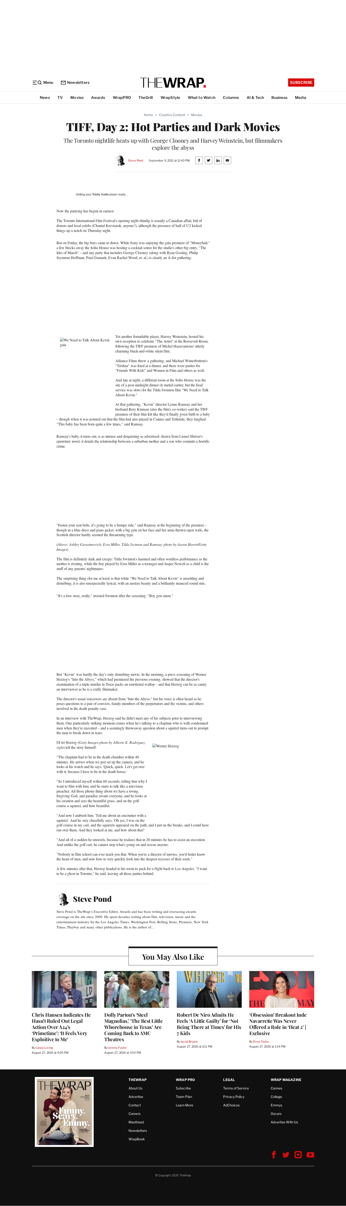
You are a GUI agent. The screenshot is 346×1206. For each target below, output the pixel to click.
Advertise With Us (284, 1122)
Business (279, 97)
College (276, 1097)
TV (60, 97)
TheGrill (145, 97)
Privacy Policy (233, 1097)
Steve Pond (135, 160)
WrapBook (137, 1139)
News (45, 97)
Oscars (276, 1114)
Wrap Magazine (286, 1080)
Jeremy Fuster (117, 1047)
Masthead (136, 1122)
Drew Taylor (261, 1041)
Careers (135, 1114)
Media (300, 97)
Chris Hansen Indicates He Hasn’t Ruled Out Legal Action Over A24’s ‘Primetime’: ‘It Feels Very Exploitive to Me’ (61, 1027)
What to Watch (202, 97)
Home (148, 115)
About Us (135, 1088)
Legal (229, 1080)
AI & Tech (255, 97)
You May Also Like (173, 956)
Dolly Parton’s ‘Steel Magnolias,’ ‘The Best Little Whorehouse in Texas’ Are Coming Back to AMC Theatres (133, 1027)
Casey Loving (44, 1047)
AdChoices (231, 1105)
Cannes (276, 1088)
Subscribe (301, 82)
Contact (135, 1105)
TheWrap (138, 1080)
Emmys (276, 1105)
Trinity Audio (100, 194)
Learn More (184, 1105)
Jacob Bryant (189, 1041)
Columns (231, 97)
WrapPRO (122, 97)
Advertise (136, 1097)
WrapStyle (170, 97)
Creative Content (172, 115)
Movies (77, 97)
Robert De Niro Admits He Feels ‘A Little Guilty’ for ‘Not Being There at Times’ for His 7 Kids (209, 1024)
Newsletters (78, 82)
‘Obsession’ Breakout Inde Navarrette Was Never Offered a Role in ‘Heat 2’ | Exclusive (278, 1024)
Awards (98, 97)
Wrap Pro (185, 1080)
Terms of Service (236, 1088)
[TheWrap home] (173, 83)
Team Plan (184, 1097)
